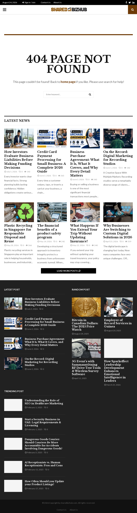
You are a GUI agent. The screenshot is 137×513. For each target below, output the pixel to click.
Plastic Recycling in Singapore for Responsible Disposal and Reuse (18, 233)
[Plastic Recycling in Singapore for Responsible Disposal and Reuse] (19, 212)
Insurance (76, 205)
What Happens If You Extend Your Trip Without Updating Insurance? (84, 233)
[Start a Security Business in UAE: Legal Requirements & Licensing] (13, 424)
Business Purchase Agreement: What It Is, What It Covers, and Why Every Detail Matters (84, 163)
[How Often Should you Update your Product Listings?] (13, 486)
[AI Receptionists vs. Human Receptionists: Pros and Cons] (13, 467)
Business (43, 132)
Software (109, 205)
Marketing (110, 132)
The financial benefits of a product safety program (49, 231)
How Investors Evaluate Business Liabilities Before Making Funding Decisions (18, 159)
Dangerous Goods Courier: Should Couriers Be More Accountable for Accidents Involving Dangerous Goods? (43, 444)
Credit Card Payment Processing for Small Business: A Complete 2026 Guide (51, 161)
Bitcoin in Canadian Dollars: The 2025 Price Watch (85, 324)
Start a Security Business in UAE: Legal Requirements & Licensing (43, 422)
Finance (10, 132)
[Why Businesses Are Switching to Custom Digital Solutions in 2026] (118, 212)
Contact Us (46, 2)
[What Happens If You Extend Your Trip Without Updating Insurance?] (85, 212)
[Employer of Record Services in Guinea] (118, 307)
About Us (57, 2)
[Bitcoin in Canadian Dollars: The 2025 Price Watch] (86, 307)
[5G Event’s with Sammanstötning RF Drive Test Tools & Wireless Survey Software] (86, 348)
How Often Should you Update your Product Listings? (44, 483)
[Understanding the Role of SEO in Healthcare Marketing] (13, 405)
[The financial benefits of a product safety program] (52, 212)
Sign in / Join (29, 2)
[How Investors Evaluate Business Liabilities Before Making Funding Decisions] (19, 138)
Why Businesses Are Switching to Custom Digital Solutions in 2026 (117, 231)
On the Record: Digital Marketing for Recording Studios (118, 157)
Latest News (17, 121)
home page (68, 82)
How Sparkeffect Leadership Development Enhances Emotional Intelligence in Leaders (116, 371)
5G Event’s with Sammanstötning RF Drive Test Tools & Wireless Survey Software (86, 368)
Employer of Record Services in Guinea (118, 323)
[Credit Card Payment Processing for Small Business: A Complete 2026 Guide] (52, 138)
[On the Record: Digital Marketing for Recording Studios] (118, 138)
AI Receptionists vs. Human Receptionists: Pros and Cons (44, 464)
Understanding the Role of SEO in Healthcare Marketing (44, 402)
